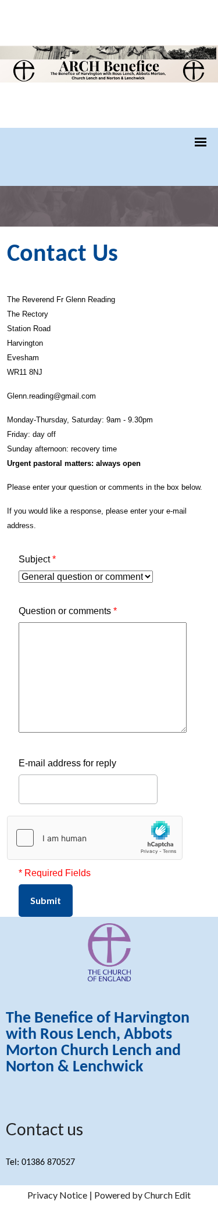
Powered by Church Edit (142, 1194)
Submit (45, 900)
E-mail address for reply (67, 763)
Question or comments (68, 611)
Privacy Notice (57, 1194)
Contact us (44, 1129)
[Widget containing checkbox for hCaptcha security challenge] (95, 838)
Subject (37, 559)
